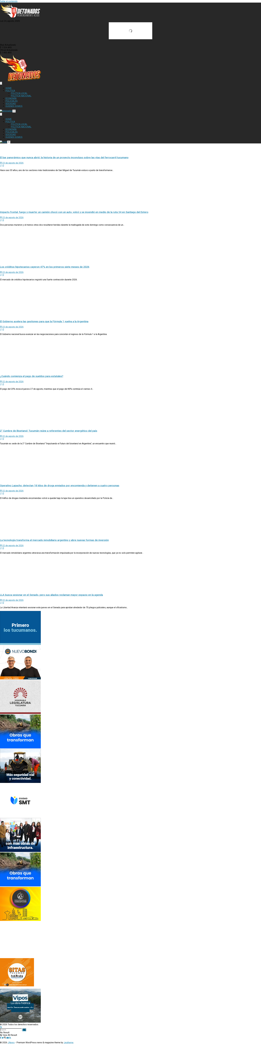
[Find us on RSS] (10, 1037)
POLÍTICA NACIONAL (21, 96)
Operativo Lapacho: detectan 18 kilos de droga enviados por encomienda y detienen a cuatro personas (59, 485)
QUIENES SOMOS (13, 106)
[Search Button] (1, 1027)
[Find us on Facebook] (1, 1037)
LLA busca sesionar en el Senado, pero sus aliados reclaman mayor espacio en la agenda (51, 594)
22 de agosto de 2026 (13, 381)
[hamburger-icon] (1, 83)
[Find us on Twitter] (4, 1037)
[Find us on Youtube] (8, 1037)
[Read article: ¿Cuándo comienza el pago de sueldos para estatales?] (130, 355)
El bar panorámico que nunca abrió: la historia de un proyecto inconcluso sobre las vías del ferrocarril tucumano (64, 157)
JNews (11, 1042)
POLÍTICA (10, 90)
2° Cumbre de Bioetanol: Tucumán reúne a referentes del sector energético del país (48, 430)
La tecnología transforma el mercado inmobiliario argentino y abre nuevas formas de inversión (54, 540)
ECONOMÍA (10, 98)
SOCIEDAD (10, 103)
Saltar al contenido (9, 1)
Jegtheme (68, 1042)
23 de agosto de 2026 (13, 163)
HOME (8, 88)
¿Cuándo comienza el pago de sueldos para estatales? (31, 376)
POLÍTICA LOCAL (19, 93)
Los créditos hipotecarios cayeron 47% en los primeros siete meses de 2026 (44, 266)
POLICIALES (11, 101)
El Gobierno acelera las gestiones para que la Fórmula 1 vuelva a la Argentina (44, 321)
